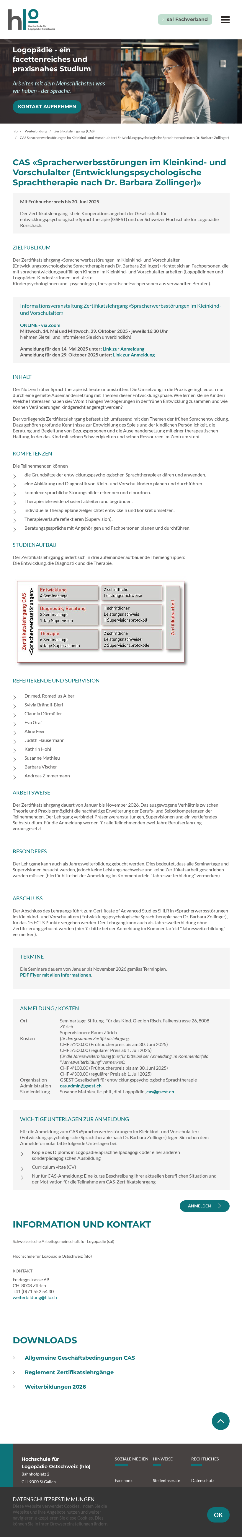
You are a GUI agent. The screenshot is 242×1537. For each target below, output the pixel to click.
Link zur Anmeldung (123, 348)
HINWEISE (163, 1458)
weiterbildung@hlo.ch (35, 1297)
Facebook (124, 1480)
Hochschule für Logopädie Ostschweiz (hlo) (52, 1256)
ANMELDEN (199, 1205)
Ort (23, 1020)
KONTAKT (22, 1270)
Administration (35, 1085)
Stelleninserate (166, 1480)
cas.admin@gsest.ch (81, 1085)
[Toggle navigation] (225, 20)
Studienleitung (35, 1091)
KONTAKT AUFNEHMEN (47, 106)
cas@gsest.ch (160, 1091)
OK (218, 1514)
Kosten (27, 1038)
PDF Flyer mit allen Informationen (55, 974)
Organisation (33, 1079)
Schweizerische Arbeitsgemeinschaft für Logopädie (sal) (63, 1241)
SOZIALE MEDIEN (131, 1458)
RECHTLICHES (205, 1458)
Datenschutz (202, 1480)
